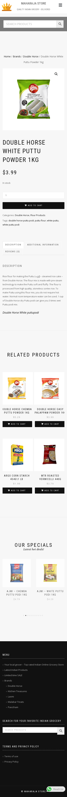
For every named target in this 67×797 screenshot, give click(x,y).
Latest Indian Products (16, 669)
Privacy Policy (11, 761)
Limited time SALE (13, 675)
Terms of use (11, 756)
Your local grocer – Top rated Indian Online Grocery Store (34, 664)
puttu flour (40, 220)
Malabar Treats (16, 701)
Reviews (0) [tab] (12, 251)
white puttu (53, 220)
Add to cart (35, 205)
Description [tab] (13, 244)
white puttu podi (11, 224)
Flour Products (37, 215)
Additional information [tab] (43, 244)
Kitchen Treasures (17, 691)
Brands (17, 56)
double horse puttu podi (21, 220)
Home (7, 56)
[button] (60, 5)
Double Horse (30, 56)
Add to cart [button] (18, 424)
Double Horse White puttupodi (21, 312)
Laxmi (11, 696)
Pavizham (13, 707)
